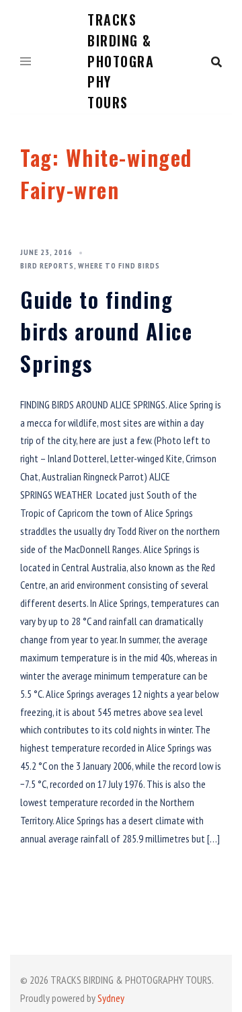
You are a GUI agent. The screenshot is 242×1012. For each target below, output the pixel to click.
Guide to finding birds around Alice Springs (106, 331)
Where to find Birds (119, 265)
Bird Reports (47, 265)
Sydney (110, 998)
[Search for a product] (216, 62)
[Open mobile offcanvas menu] (25, 62)
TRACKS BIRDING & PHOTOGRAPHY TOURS (120, 60)
